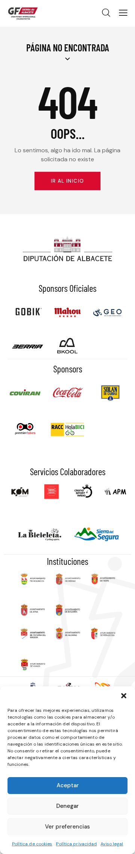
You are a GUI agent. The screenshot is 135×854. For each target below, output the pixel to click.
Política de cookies (32, 844)
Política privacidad (76, 844)
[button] (124, 695)
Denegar (67, 806)
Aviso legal (111, 844)
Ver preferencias (67, 826)
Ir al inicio (67, 181)
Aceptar (68, 785)
